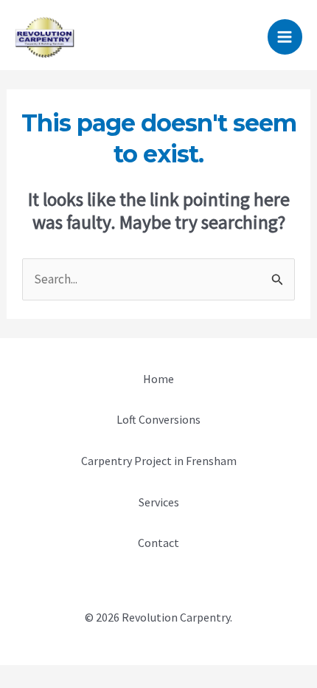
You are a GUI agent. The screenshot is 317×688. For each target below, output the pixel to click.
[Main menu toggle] (285, 37)
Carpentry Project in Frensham (159, 460)
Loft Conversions (158, 419)
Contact (158, 542)
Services (159, 502)
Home (158, 378)
